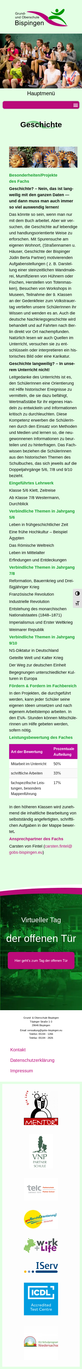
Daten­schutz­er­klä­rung (32, 1060)
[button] (75, 105)
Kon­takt (18, 1049)
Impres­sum (21, 1070)
